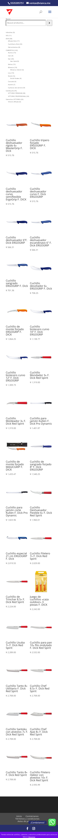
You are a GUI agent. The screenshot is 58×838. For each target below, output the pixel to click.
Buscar (8, 19)
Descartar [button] (31, 837)
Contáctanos (32, 816)
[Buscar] (49, 23)
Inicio (19, 816)
